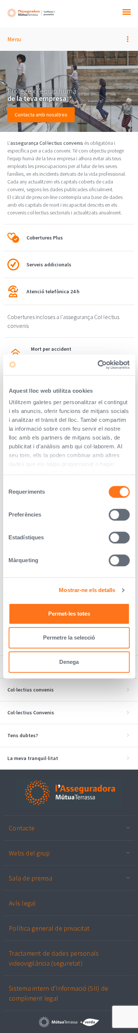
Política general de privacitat (49, 928)
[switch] (119, 515)
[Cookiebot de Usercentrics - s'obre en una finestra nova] (98, 365)
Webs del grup (29, 853)
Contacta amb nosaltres (41, 114)
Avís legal (22, 903)
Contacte (22, 828)
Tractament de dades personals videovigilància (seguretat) (54, 958)
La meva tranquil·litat (32, 758)
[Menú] (127, 13)
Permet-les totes (69, 613)
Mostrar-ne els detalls (87, 590)
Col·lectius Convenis (30, 712)
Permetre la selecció (69, 637)
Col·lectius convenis (30, 689)
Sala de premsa (31, 878)
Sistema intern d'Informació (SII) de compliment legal (58, 993)
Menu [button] (14, 39)
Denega (69, 662)
